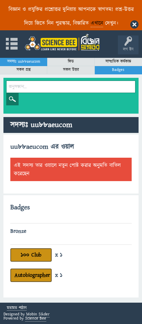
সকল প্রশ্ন (24, 70)
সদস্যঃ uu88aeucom (23, 61)
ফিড (71, 61)
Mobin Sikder (38, 314)
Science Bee (35, 318)
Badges (118, 70)
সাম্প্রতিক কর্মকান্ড (118, 61)
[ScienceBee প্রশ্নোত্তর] (62, 42)
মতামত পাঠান (17, 308)
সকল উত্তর (71, 70)
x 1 (58, 255)
